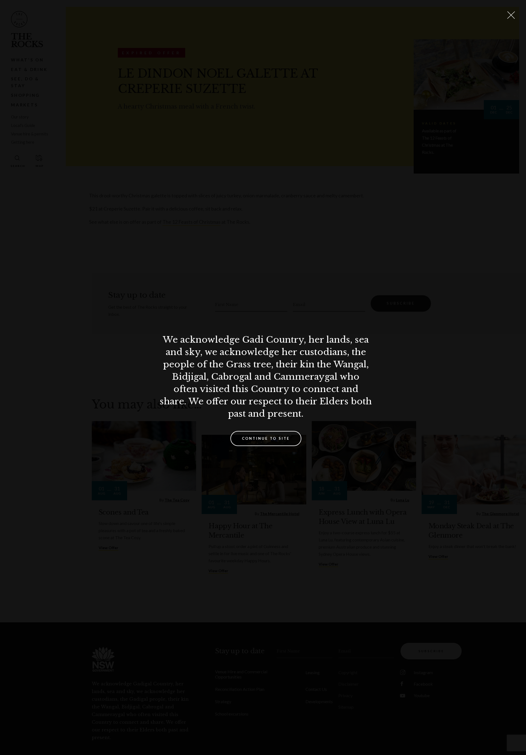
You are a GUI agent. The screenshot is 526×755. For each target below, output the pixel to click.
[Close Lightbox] (511, 15)
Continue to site (266, 438)
